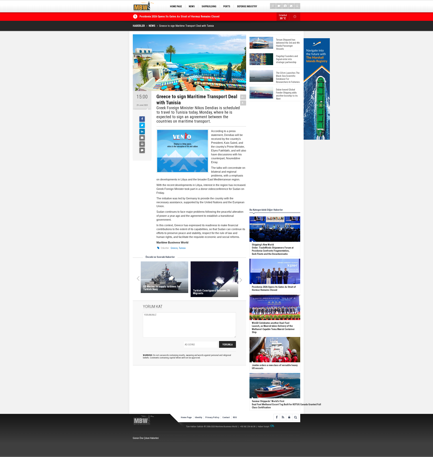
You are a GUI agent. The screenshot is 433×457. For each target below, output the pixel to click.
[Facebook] (142, 119)
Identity (198, 417)
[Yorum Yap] (142, 150)
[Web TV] (279, 6)
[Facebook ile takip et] (277, 417)
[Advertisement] (274, 155)
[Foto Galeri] (285, 6)
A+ (243, 97)
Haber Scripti (263, 426)
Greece (174, 248)
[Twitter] (142, 125)
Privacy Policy (212, 417)
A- (243, 102)
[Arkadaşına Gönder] (142, 137)
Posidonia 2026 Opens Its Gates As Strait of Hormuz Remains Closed (180, 16)
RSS (235, 417)
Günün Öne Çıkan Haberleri (146, 438)
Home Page (186, 417)
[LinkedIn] (142, 131)
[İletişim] (291, 6)
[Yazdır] (142, 144)
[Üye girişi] (289, 417)
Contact (226, 417)
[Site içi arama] (297, 6)
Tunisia (182, 248)
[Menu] (273, 6)
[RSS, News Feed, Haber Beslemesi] (283, 417)
